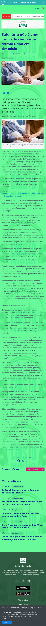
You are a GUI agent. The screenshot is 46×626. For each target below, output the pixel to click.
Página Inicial (23, 600)
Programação (23, 604)
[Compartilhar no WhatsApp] (27, 461)
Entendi (7, 623)
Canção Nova (7, 58)
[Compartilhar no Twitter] (23, 461)
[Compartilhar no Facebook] (18, 461)
